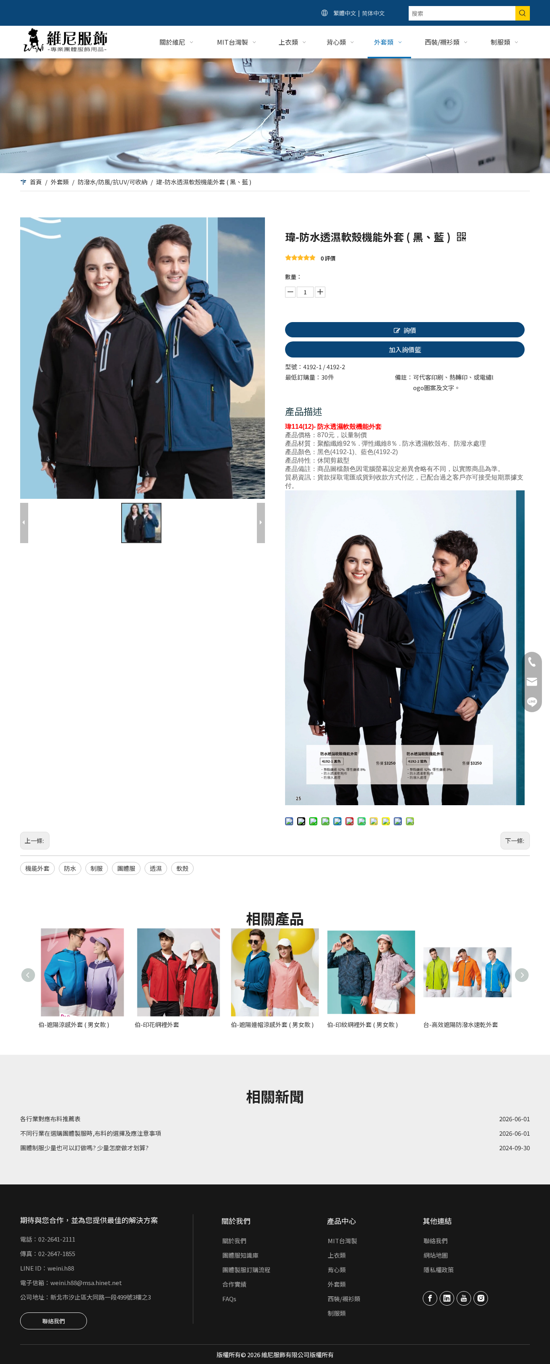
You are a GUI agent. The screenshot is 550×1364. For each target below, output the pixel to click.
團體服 (126, 868)
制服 (97, 868)
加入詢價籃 (405, 349)
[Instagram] (480, 1298)
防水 (70, 868)
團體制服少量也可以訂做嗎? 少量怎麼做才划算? (84, 1133)
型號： (294, 366)
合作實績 (234, 1284)
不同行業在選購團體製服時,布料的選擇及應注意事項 (90, 1119)
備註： (404, 377)
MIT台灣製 (342, 1240)
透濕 (156, 868)
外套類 (337, 1284)
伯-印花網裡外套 (156, 1024)
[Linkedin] (447, 1298)
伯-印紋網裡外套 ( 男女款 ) (362, 1024)
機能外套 (37, 868)
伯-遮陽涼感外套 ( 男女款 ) (73, 1024)
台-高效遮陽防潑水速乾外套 (460, 1024)
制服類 (337, 1313)
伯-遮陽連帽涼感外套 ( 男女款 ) (272, 1024)
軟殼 (182, 868)
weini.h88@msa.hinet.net (86, 1282)
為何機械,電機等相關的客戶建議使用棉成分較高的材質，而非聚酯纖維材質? (122, 1148)
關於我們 (234, 1240)
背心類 (337, 1269)
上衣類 (337, 1255)
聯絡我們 (53, 1321)
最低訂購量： (303, 377)
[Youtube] (464, 1298)
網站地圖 (436, 1255)
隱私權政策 (439, 1269)
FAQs (229, 1298)
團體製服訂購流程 (246, 1269)
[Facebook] (430, 1298)
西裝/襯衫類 (344, 1298)
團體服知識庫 (240, 1255)
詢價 (409, 330)
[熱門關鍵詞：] (522, 13)
